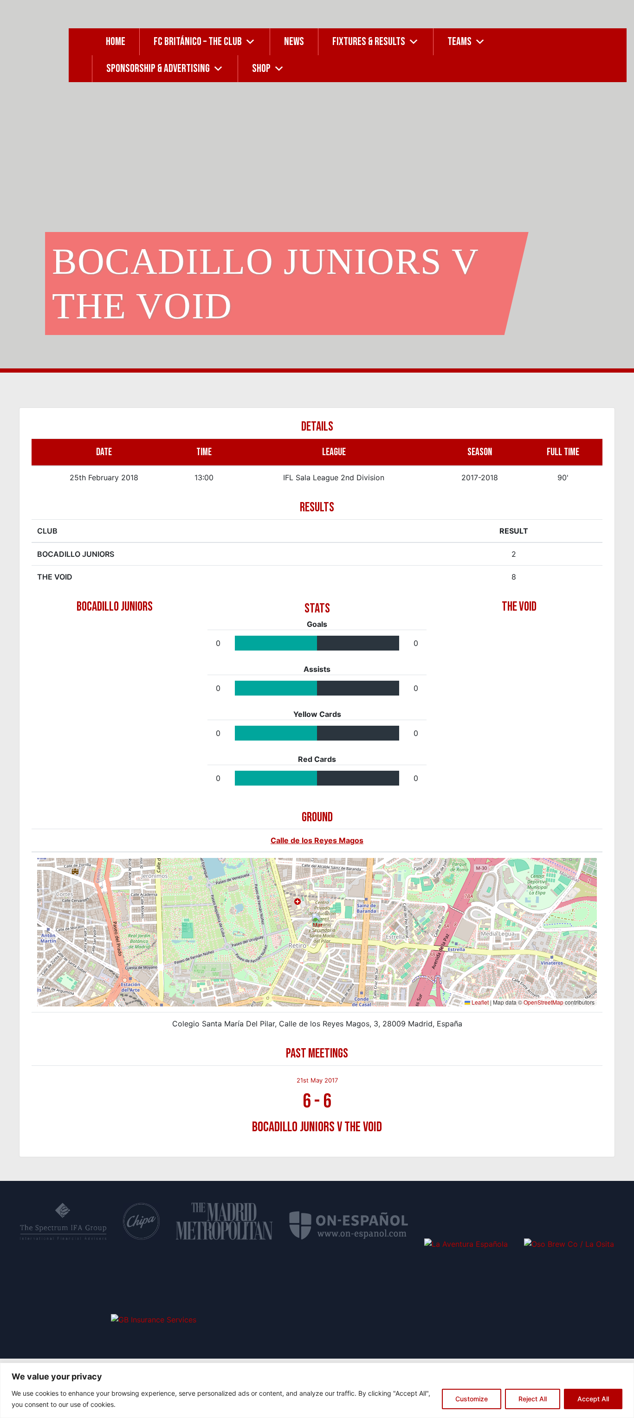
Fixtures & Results (368, 41)
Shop (261, 68)
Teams (459, 41)
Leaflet (479, 1002)
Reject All (532, 1399)
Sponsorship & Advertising (158, 68)
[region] (317, 1390)
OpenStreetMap (543, 1002)
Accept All (593, 1399)
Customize (471, 1399)
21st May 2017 (317, 1080)
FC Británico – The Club (198, 41)
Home (115, 41)
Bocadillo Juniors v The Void (317, 1127)
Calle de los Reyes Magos (317, 840)
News (294, 41)
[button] (317, 922)
